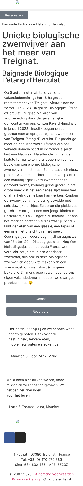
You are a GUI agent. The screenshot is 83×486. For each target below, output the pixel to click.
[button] (41, 10)
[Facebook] (9, 437)
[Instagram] (20, 437)
